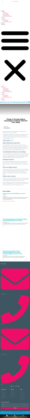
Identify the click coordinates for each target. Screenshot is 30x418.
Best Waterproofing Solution (7, 16)
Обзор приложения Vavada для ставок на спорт (14, 194)
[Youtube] (18, 386)
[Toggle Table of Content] (11, 140)
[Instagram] (14, 386)
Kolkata (4, 18)
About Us (3, 10)
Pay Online (3, 23)
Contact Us (3, 24)
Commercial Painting (6, 15)
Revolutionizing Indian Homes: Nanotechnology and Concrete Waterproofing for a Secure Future (12, 252)
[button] (15, 55)
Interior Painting (5, 13)
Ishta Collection (5, 95)
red (6, 170)
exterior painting (6, 155)
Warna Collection (5, 96)
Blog (2, 22)
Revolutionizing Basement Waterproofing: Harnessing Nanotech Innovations (15, 219)
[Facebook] (11, 386)
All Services (5, 12)
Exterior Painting (5, 14)
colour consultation (17, 183)
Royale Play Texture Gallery (7, 97)
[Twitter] (16, 386)
